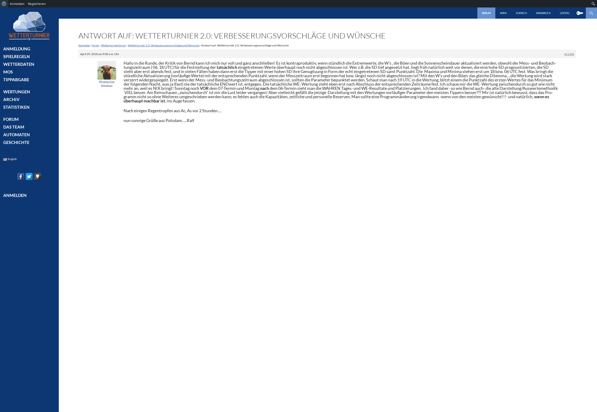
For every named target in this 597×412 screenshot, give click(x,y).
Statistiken (16, 107)
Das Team (13, 126)
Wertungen (16, 91)
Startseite (84, 45)
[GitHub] (37, 176)
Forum (11, 119)
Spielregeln (16, 56)
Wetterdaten (18, 64)
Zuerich (521, 12)
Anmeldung (16, 48)
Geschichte (16, 142)
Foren (95, 45)
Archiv (11, 99)
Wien (503, 12)
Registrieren (37, 4)
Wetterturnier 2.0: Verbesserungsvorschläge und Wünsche (163, 45)
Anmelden (17, 4)
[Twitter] (29, 176)
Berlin (486, 12)
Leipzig (564, 12)
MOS (8, 71)
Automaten (16, 134)
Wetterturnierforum (113, 45)
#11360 (569, 54)
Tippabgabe (16, 79)
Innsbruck (543, 12)
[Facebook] (20, 176)
